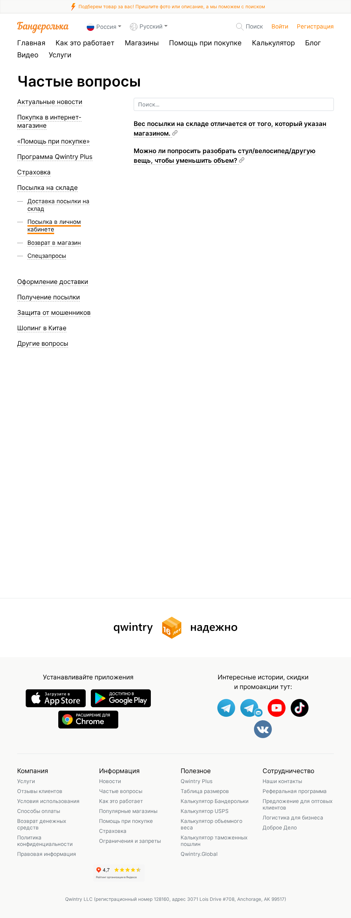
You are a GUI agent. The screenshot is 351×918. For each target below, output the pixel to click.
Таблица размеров (205, 791)
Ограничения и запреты (130, 841)
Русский (151, 26)
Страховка (112, 831)
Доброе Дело (280, 827)
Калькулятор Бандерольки (215, 801)
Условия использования (48, 801)
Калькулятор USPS (205, 811)
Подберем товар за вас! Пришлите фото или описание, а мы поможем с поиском (171, 6)
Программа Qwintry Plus (55, 157)
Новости (110, 781)
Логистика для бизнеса (293, 817)
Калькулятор (273, 42)
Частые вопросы (120, 791)
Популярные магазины (128, 811)
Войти (279, 26)
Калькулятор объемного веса (211, 824)
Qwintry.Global (199, 854)
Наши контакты (282, 781)
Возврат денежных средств (41, 824)
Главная (31, 42)
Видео (27, 54)
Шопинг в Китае (41, 328)
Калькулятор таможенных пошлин (214, 840)
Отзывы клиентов (39, 791)
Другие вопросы (42, 343)
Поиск (254, 26)
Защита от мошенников (53, 313)
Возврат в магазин (54, 242)
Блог (313, 42)
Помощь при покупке (205, 42)
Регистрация (315, 26)
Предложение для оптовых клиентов (297, 804)
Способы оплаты (38, 811)
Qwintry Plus (197, 781)
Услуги (60, 54)
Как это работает (85, 42)
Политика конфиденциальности (45, 840)
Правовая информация (46, 854)
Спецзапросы (46, 255)
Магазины (142, 42)
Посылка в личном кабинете (54, 225)
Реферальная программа (295, 791)
